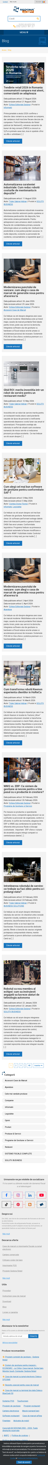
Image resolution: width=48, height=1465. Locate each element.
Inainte (37, 1065)
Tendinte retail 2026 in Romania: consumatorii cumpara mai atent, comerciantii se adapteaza (24, 90)
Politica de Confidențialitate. (27, 1458)
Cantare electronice (10, 1411)
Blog (4, 1307)
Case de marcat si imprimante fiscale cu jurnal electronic (22, 1247)
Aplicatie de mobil (21, 1421)
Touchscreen (22, 1401)
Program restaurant (32, 1406)
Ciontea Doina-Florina (18, 504)
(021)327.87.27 (25, 26)
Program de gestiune (11, 1406)
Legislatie (17, 507)
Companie (9, 1100)
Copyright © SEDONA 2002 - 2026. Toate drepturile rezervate (20, 1429)
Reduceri (9, 1147)
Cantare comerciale (10, 1255)
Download (6, 1301)
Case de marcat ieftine (32, 1416)
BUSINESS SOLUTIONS (14, 906)
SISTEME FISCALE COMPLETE (18, 1154)
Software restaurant (10, 1416)
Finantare (6, 1421)
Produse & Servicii (13, 1134)
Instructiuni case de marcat (14, 1296)
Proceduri (6, 1290)
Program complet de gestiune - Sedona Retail (20, 1358)
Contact (5, 2)
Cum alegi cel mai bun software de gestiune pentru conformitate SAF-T (24, 489)
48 (29, 1065)
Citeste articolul (13, 141)
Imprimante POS (9, 1265)
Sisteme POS (8, 1401)
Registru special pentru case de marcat (22, 1385)
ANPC (6, 1435)
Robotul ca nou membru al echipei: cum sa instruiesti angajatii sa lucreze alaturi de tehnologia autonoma (21, 993)
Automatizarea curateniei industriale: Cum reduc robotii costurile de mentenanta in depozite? (22, 189)
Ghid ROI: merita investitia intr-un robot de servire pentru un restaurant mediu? (24, 392)
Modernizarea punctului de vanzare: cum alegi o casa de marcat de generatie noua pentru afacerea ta (24, 292)
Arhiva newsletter (9, 1342)
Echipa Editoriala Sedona (19, 104)
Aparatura (8, 609)
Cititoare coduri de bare (12, 1260)
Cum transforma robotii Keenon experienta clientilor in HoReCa (23, 691)
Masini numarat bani (30, 1411)
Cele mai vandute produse (16, 1094)
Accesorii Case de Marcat (15, 310)
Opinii (7, 1120)
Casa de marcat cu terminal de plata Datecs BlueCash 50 (22, 1392)
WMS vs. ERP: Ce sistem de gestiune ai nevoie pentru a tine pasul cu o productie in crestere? (24, 789)
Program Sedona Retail (12, 1271)
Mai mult (6, 1234)
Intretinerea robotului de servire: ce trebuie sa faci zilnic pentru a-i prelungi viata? (24, 888)
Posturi (8, 1127)
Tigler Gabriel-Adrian (18, 201)
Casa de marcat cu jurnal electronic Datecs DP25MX (21, 1378)
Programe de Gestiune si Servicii (18, 806)
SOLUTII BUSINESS (12, 1011)
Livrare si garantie (10, 1312)
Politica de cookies (20, 1435)
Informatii (8, 107)
